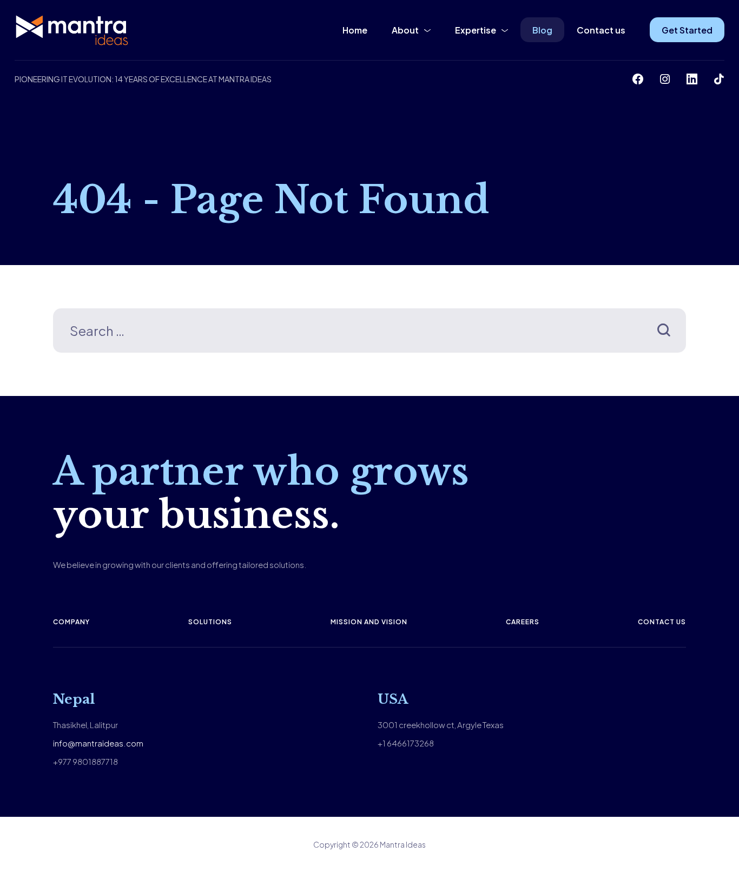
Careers (522, 622)
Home (354, 30)
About (405, 30)
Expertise (475, 30)
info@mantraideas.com (98, 743)
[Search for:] (369, 332)
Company (71, 622)
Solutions (210, 622)
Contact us (601, 30)
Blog (542, 30)
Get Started (687, 30)
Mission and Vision (369, 622)
